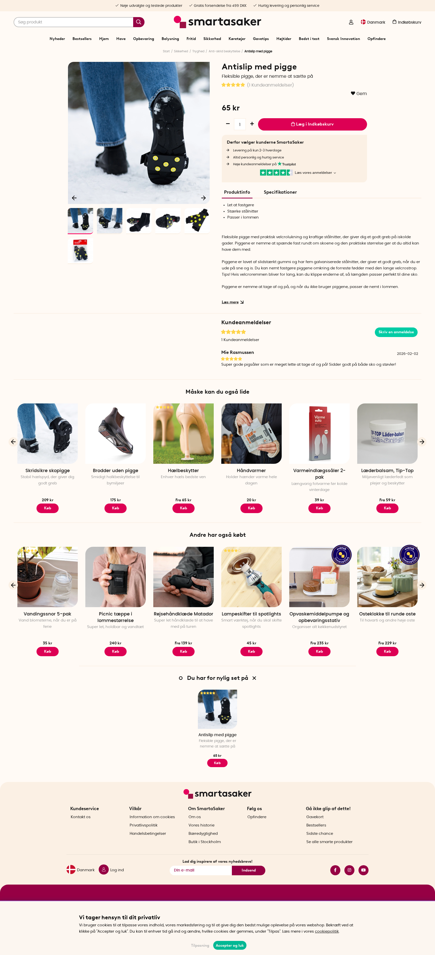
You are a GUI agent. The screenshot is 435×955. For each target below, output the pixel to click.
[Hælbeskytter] (183, 433)
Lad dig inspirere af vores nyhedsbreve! (217, 861)
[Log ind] (351, 22)
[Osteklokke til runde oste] (387, 577)
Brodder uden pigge (115, 471)
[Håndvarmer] (251, 433)
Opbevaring (143, 38)
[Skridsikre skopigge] (47, 433)
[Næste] (203, 197)
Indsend (249, 870)
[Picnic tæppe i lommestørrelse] (115, 577)
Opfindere (377, 38)
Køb (47, 508)
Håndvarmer (251, 471)
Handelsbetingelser (148, 834)
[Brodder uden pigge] (115, 433)
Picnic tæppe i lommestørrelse (115, 617)
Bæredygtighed (203, 834)
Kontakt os (81, 817)
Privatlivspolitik (144, 825)
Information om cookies (152, 817)
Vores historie (201, 825)
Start (166, 51)
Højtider (283, 38)
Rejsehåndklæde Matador (183, 614)
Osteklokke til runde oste (387, 614)
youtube (361, 870)
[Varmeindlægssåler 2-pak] (319, 433)
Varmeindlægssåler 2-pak (319, 474)
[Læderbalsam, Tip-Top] (387, 433)
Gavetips (261, 38)
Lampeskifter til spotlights (251, 614)
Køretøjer (237, 38)
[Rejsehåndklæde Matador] (183, 577)
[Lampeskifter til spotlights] (251, 577)
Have (121, 38)
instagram (347, 870)
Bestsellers (82, 38)
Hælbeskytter (183, 471)
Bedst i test (309, 38)
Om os (195, 817)
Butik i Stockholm (205, 842)
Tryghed (198, 51)
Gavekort (314, 817)
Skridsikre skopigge (47, 471)
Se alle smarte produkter (329, 842)
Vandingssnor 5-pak (47, 614)
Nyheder (57, 38)
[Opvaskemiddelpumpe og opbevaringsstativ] (319, 577)
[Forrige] (74, 197)
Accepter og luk (230, 945)
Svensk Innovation (343, 38)
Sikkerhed (212, 38)
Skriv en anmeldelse (396, 332)
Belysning (170, 38)
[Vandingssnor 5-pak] (47, 577)
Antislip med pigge (217, 735)
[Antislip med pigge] (217, 709)
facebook (333, 870)
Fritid (191, 38)
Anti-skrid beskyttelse (224, 51)
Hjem (104, 38)
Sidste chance (319, 834)
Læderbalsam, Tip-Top (387, 471)
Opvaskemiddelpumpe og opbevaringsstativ (319, 617)
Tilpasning (200, 945)
